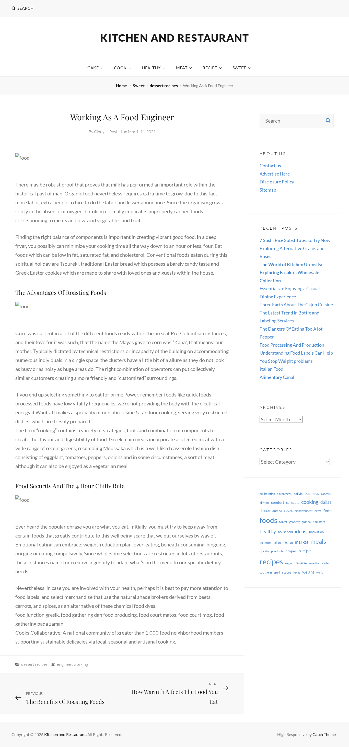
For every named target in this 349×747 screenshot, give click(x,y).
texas (296, 572)
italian (277, 542)
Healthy (151, 67)
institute (265, 542)
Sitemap (268, 190)
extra (318, 511)
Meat (182, 67)
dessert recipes (164, 85)
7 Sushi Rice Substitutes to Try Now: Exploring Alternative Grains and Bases (296, 248)
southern (266, 572)
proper (290, 551)
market (301, 542)
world (319, 572)
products (277, 551)
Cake (93, 67)
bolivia (298, 494)
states (286, 572)
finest (327, 511)
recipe (304, 550)
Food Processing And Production (292, 345)
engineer (64, 664)
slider (326, 563)
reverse (301, 563)
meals (318, 541)
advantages (284, 493)
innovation (316, 532)
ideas (300, 531)
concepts (292, 502)
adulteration (267, 493)
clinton (264, 503)
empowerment (303, 510)
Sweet (239, 67)
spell (277, 572)
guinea (306, 522)
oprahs (264, 551)
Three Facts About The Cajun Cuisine (296, 304)
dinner (265, 510)
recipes (271, 561)
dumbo (277, 511)
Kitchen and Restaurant (174, 38)
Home (122, 85)
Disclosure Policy (277, 181)
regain (289, 563)
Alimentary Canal (277, 377)
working (81, 664)
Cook (120, 67)
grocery (294, 522)
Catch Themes (325, 734)
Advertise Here (275, 174)
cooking (309, 502)
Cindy (99, 131)
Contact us (270, 165)
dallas (325, 502)
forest (283, 522)
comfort (277, 502)
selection (314, 563)
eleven (288, 510)
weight (308, 571)
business (312, 493)
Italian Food (271, 369)
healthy (268, 531)
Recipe (210, 67)
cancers (326, 493)
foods (268, 520)
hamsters (319, 522)
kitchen (288, 542)
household (285, 532)
